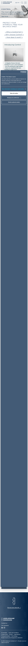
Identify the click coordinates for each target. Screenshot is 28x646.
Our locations (5, 625)
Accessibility (4, 632)
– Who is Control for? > (14, 32)
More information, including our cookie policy (13, 89)
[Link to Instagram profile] (4, 628)
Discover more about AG (13, 607)
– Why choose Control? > (14, 35)
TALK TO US (4, 16)
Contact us (4, 623)
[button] (22, 3)
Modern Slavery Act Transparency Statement (11, 637)
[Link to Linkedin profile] (2, 628)
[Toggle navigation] (25, 2)
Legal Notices (17, 634)
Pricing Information (5, 636)
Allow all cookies (14, 93)
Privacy (11, 634)
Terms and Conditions (13, 632)
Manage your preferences (13, 97)
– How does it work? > (14, 37)
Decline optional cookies (14, 102)
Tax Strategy (14, 636)
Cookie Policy (4, 634)
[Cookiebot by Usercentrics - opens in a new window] (20, 72)
